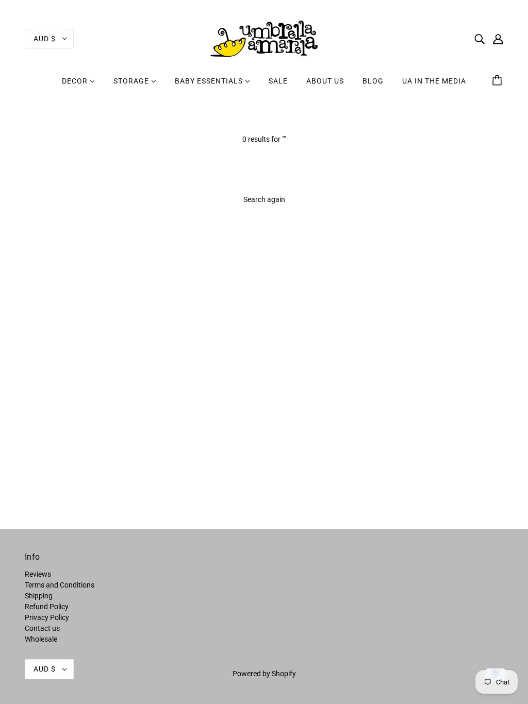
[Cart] (499, 81)
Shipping (39, 596)
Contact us (42, 628)
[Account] (498, 38)
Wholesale (41, 639)
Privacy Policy (47, 617)
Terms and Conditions (59, 585)
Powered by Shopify (264, 673)
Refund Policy (47, 606)
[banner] (264, 38)
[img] (479, 38)
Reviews (38, 574)
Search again (264, 199)
